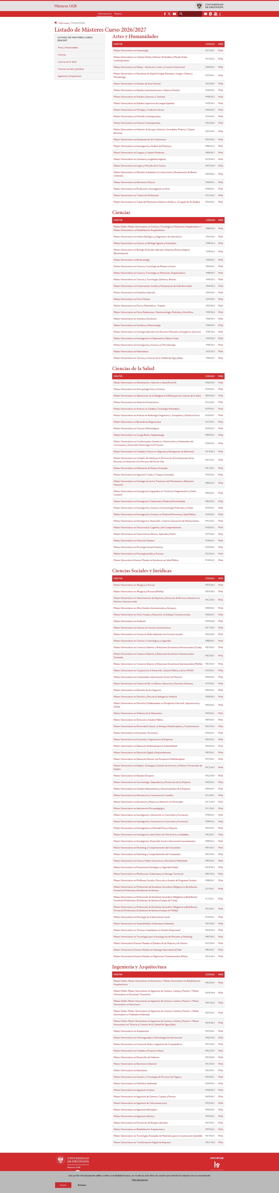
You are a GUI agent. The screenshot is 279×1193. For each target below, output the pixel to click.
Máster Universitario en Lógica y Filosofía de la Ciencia (140, 165)
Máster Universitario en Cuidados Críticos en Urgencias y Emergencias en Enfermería (154, 451)
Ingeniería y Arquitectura (69, 76)
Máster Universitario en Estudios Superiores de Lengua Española (144, 103)
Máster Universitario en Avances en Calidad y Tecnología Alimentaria (146, 408)
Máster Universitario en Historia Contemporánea (137, 122)
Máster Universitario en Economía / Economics (136, 732)
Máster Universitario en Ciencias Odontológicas (136, 428)
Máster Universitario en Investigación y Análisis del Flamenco (142, 146)
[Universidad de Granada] (209, 6)
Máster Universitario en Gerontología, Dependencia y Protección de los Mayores (152, 782)
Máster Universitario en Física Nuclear (132, 299)
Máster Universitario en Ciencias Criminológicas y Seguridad (142, 640)
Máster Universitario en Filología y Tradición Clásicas (139, 109)
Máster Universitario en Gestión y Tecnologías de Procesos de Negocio (148, 1076)
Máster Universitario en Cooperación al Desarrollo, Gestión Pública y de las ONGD (154, 670)
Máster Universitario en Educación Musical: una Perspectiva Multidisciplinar (149, 759)
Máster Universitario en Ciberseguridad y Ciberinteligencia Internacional (148, 1037)
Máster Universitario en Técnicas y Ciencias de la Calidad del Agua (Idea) (148, 358)
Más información (140, 1179)
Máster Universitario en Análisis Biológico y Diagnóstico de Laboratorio (148, 236)
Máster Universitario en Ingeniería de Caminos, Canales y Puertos (145, 1096)
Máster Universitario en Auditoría (130, 621)
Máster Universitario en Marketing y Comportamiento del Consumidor (147, 847)
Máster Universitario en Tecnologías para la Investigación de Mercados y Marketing (153, 936)
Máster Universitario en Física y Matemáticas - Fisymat (139, 305)
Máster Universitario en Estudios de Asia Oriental (137, 83)
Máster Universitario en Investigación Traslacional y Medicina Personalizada (149, 501)
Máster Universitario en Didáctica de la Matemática (138, 713)
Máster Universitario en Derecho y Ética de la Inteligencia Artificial (145, 696)
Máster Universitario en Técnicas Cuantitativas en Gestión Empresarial (147, 930)
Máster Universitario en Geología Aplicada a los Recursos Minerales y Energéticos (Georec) (157, 331)
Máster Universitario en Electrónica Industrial (135, 1063)
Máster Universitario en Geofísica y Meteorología (137, 325)
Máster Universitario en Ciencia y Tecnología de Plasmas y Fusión (145, 266)
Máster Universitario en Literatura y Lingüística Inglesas (140, 159)
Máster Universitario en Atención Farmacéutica (136, 402)
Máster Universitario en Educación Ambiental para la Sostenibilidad (145, 746)
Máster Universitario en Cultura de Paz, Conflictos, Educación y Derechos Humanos (153, 683)
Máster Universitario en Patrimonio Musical (134, 182)
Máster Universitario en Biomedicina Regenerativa (137, 421)
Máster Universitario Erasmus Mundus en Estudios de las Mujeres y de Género (150, 943)
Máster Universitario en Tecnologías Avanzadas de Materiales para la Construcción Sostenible (158, 1135)
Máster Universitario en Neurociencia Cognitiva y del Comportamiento (147, 527)
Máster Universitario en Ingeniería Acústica (134, 1090)
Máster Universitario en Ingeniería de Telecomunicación (140, 1103)
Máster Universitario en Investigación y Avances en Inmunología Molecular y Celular (153, 507)
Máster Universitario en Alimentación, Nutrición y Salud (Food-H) (145, 382)
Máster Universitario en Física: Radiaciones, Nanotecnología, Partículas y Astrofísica (153, 312)
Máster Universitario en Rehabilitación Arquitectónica (139, 1129)
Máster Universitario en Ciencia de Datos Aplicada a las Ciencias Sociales (148, 634)
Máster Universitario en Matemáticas (131, 351)
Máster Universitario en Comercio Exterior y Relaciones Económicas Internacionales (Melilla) (158, 663)
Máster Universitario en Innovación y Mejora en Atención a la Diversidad (148, 801)
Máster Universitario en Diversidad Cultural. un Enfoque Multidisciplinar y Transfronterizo (156, 726)
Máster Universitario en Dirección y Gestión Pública (138, 719)
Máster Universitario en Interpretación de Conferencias (140, 139)
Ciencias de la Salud (67, 61)
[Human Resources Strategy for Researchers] (216, 1165)
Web (220, 50)
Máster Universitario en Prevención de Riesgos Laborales (141, 1122)
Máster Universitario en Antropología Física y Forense (139, 389)
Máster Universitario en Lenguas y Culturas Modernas (139, 152)
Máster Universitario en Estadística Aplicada (134, 292)
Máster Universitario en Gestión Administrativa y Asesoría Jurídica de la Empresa (152, 788)
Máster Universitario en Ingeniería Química (134, 1116)
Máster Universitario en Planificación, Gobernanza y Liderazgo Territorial (148, 873)
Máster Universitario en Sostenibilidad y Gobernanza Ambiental (144, 923)
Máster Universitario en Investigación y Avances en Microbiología (145, 344)
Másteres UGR (65, 6)
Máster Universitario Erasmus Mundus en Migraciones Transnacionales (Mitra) (150, 956)
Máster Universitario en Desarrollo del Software (136, 1057)
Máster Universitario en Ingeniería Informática (135, 1109)
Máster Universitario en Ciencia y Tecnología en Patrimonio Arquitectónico (149, 272)
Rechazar (82, 1185)
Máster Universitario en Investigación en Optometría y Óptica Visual (146, 338)
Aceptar (63, 1185)
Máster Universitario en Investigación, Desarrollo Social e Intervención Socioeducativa (154, 841)
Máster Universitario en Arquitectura (131, 1031)
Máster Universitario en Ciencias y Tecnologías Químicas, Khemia (145, 279)
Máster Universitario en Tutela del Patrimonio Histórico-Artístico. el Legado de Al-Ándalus (157, 201)
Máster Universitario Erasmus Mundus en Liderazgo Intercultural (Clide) (147, 949)
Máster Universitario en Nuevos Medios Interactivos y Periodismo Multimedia (150, 860)
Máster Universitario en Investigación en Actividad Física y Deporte (145, 828)
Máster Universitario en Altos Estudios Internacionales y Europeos (145, 608)
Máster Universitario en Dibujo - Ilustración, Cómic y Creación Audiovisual (149, 67)
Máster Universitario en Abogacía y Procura (134, 584)
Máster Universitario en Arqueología (131, 50)
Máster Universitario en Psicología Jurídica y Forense (138, 553)
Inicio (55, 23)
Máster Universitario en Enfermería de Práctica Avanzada (140, 468)
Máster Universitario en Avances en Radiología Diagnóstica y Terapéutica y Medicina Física (157, 415)
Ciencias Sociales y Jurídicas (71, 68)
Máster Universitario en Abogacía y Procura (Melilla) (138, 591)
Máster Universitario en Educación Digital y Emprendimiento (142, 752)
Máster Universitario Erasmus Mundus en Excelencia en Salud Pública (146, 560)
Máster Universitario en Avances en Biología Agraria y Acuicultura (145, 243)
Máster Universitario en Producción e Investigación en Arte (142, 188)
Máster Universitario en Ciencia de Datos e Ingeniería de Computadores (148, 1044)
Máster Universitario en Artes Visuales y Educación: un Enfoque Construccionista (152, 614)
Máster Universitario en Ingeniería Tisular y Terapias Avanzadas (144, 474)
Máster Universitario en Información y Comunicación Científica (143, 795)
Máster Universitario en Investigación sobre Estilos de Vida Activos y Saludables (151, 834)
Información (105, 14)
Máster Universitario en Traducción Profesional (136, 195)
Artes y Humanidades (68, 47)
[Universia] (216, 1158)
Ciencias (62, 54)
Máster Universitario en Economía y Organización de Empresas (143, 739)
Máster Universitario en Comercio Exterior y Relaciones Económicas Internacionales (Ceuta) (158, 647)
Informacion (64, 23)
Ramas (118, 14)
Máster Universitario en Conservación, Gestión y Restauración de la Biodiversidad (152, 286)
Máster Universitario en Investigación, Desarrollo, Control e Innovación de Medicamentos (156, 520)
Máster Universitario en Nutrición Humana (134, 540)
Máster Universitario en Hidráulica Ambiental (135, 1083)
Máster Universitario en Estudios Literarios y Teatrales (139, 96)
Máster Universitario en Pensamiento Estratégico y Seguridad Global (146, 867)
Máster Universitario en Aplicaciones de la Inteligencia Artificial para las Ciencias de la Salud (157, 395)
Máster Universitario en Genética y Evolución (135, 318)
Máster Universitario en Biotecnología (132, 259)
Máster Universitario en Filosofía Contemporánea (137, 116)
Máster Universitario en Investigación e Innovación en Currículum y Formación (151, 814)
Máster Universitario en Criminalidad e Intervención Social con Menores (148, 677)
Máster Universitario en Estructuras (130, 1070)
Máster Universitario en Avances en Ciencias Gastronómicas (142, 627)
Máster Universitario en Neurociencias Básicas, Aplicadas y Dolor (145, 534)
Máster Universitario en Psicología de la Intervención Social (142, 917)
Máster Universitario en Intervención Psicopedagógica (139, 808)
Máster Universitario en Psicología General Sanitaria (138, 547)
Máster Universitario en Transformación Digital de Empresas (142, 1142)
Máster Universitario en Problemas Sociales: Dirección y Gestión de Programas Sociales (155, 880)
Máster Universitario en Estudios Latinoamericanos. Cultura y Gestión (147, 90)
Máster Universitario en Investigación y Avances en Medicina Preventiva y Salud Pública (155, 514)
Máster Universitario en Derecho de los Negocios (137, 690)
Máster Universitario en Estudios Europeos (134, 775)
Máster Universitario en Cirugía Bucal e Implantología (139, 435)
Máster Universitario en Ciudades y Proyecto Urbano (139, 1050)
